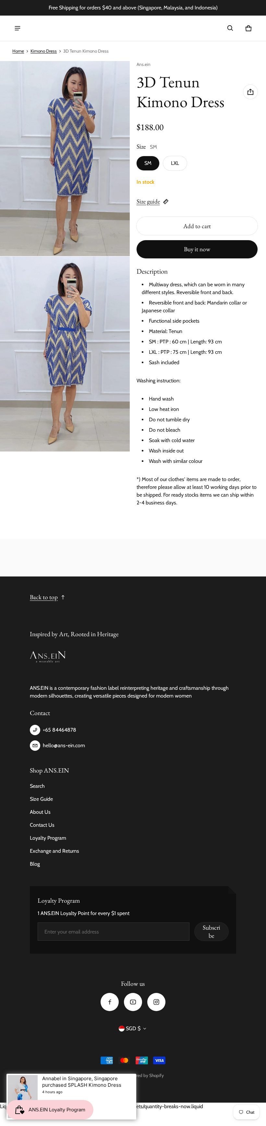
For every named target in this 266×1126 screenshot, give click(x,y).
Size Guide (41, 799)
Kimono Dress (43, 51)
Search (37, 786)
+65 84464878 (59, 730)
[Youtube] (133, 1002)
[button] (230, 28)
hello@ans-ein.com (64, 745)
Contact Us (42, 825)
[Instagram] (156, 1002)
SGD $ (133, 1028)
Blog (35, 864)
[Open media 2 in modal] (65, 158)
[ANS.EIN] (43, 28)
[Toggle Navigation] (17, 28)
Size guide (148, 201)
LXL (175, 163)
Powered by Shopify (145, 1075)
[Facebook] (110, 1002)
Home (18, 51)
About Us (40, 812)
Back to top (44, 597)
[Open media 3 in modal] (65, 354)
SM (147, 163)
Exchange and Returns (54, 851)
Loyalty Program (48, 838)
